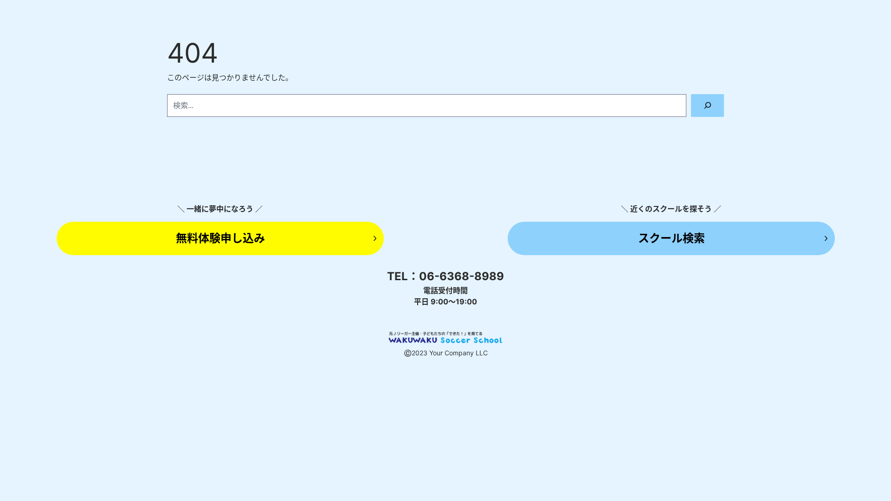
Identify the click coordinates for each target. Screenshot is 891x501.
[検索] (707, 105)
